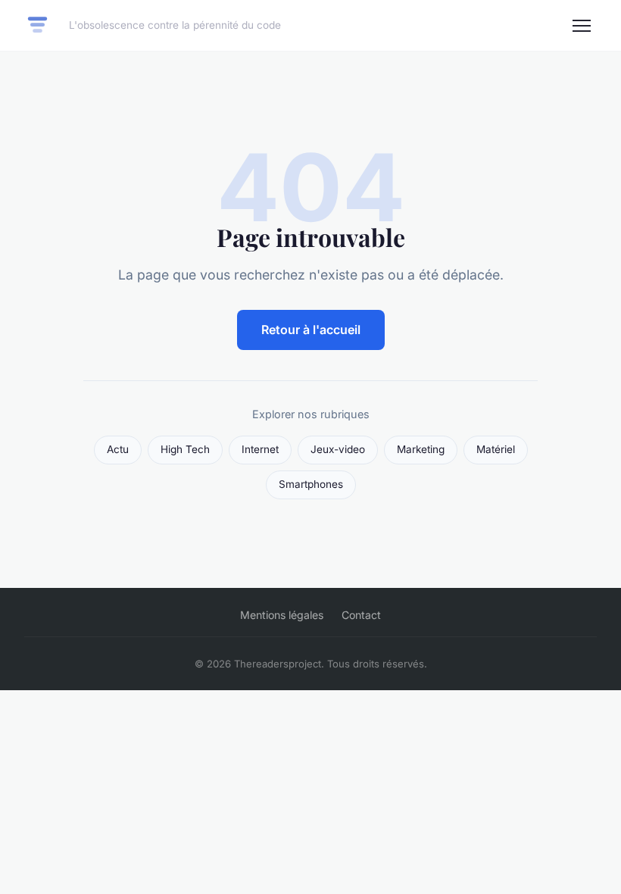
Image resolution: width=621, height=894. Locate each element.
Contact (361, 614)
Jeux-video (337, 449)
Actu (118, 449)
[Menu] (581, 26)
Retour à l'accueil (310, 329)
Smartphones (311, 484)
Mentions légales (281, 614)
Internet (260, 449)
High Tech (185, 449)
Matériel (495, 449)
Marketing (421, 449)
